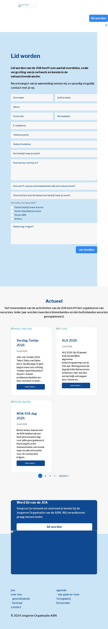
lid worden (98, 18)
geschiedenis (21, 598)
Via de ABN (20, 215)
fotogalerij (63, 598)
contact (16, 607)
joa (13, 590)
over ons (16, 594)
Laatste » (63, 475)
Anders (18, 218)
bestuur (17, 603)
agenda (61, 590)
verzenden (86, 249)
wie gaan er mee (68, 594)
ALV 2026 (69, 340)
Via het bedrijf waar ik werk (28, 207)
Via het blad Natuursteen (27, 211)
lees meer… (30, 386)
